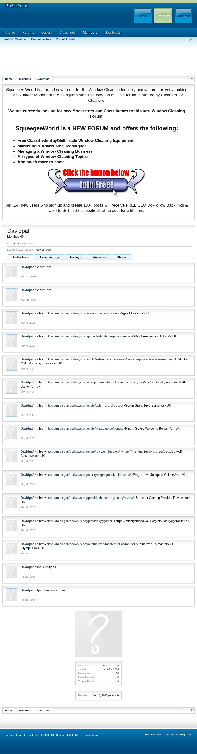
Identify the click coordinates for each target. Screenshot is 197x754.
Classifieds (67, 32)
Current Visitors (41, 39)
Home (10, 32)
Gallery (46, 32)
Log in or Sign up (17, 5)
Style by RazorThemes (87, 735)
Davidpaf (27, 267)
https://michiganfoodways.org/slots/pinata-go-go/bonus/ (84, 428)
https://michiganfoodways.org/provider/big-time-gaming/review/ (89, 336)
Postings (75, 257)
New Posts (113, 32)
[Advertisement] (89, 61)
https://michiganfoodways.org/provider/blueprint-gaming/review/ (90, 498)
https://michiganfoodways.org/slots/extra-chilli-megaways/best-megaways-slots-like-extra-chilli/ (112, 359)
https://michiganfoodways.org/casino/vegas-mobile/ (82, 313)
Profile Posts (21, 257)
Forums (28, 32)
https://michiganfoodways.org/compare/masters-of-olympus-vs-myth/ (94, 382)
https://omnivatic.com (50, 590)
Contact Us (171, 734)
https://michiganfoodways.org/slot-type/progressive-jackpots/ (88, 475)
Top (190, 734)
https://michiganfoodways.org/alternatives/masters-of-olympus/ (90, 544)
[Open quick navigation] (191, 78)
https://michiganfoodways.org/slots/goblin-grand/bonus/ (84, 405)
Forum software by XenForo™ (38, 735)
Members (90, 32)
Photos (122, 257)
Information (99, 257)
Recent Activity (49, 257)
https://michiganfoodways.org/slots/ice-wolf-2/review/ (83, 451)
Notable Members (15, 39)
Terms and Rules (152, 734)
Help (182, 734)
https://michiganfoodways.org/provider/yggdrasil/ (80, 521)
